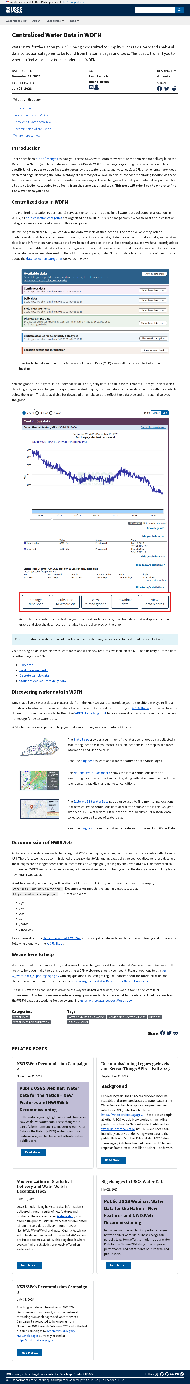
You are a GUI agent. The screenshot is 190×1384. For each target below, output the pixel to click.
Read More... (33, 1152)
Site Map (66, 1374)
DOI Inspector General (64, 1380)
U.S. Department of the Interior (27, 1380)
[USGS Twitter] (157, 1375)
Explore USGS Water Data (91, 801)
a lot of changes (46, 159)
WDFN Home (140, 708)
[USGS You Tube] (177, 1375)
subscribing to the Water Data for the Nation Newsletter (110, 981)
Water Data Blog (16, 20)
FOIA (121, 1380)
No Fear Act (108, 1380)
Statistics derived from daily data (42, 681)
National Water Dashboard (91, 773)
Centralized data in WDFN (31, 115)
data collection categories (44, 218)
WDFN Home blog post (90, 713)
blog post (87, 761)
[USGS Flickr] (172, 1375)
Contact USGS (83, 1374)
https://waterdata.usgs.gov (35, 1340)
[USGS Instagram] (182, 1375)
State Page (81, 739)
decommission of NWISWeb (62, 938)
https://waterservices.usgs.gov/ (122, 1115)
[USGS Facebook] (162, 1375)
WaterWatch (65, 1216)
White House (89, 1380)
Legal (35, 1374)
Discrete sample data (34, 675)
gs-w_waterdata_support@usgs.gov (106, 1000)
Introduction (22, 108)
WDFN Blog (54, 943)
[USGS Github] (167, 1375)
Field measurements (33, 670)
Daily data (26, 665)
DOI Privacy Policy (18, 1374)
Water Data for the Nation (118, 1129)
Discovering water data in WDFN (35, 122)
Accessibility (49, 1374)
